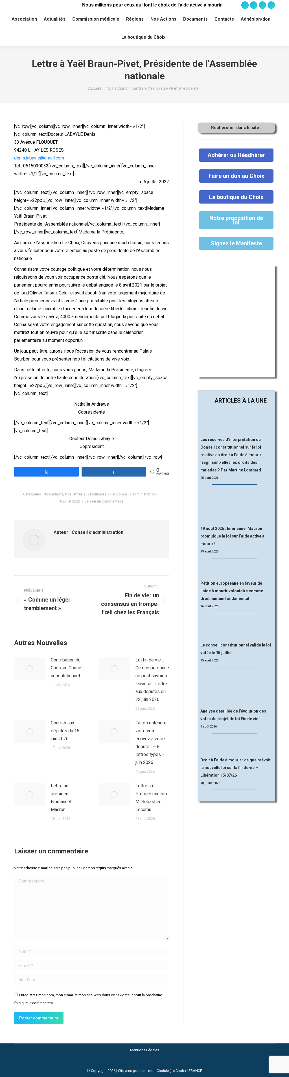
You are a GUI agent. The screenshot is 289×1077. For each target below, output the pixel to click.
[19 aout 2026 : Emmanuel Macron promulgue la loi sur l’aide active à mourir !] (236, 505)
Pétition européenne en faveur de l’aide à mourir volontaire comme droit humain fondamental (231, 591)
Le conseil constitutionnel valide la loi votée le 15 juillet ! (235, 649)
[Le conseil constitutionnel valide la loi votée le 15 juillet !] (236, 628)
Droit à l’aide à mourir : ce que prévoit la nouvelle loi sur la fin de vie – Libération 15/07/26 (235, 767)
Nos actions (53, 494)
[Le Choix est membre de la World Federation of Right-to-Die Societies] (144, 1063)
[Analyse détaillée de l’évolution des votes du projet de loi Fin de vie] (236, 688)
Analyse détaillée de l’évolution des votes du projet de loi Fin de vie (233, 715)
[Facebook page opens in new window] (245, 5)
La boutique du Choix (236, 197)
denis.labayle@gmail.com (39, 158)
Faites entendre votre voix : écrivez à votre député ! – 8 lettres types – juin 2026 (151, 742)
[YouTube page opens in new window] (262, 5)
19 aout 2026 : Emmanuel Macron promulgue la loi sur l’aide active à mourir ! (232, 536)
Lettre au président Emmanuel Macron (61, 797)
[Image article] (29, 668)
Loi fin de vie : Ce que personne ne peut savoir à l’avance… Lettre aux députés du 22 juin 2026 (152, 679)
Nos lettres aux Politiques (85, 494)
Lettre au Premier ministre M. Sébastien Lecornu (151, 797)
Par (133, 494)
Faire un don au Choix (236, 175)
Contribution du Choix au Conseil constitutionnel (67, 667)
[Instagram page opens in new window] (253, 5)
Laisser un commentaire (103, 501)
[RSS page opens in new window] (271, 5)
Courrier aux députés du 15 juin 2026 (65, 730)
